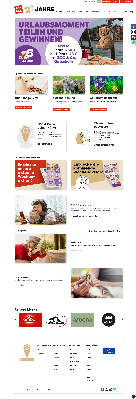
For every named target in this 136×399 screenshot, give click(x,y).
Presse (72, 369)
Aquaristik (89, 369)
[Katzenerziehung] (69, 85)
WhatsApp (56, 365)
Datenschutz (41, 390)
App (55, 350)
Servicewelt (95, 12)
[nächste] (115, 41)
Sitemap (51, 390)
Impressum (31, 390)
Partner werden (126, 1)
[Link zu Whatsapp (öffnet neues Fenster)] (133, 42)
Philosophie (73, 357)
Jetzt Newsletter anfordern (85, 216)
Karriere (72, 350)
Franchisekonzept (74, 361)
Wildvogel (89, 365)
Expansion (73, 365)
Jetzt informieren (104, 144)
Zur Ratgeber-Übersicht (103, 231)
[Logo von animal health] (56, 319)
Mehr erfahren (77, 250)
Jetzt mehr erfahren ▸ (23, 107)
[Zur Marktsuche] (27, 353)
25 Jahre (59, 12)
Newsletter (56, 357)
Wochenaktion (41, 350)
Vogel (88, 361)
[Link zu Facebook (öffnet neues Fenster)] (133, 26)
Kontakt (56, 369)
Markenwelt (41, 353)
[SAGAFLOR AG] (109, 351)
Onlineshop (128, 12)
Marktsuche (70, 12)
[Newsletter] (110, 389)
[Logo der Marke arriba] (30, 319)
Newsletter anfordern (110, 1)
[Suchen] (99, 1)
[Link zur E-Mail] (133, 37)
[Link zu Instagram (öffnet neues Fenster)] (133, 32)
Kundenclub (57, 353)
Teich (88, 377)
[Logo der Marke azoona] (82, 319)
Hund (88, 350)
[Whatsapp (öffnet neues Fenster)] (114, 389)
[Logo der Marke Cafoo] (108, 319)
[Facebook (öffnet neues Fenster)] (102, 389)
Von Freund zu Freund (92, 381)
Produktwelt (83, 12)
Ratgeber (117, 12)
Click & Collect (57, 361)
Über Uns (107, 12)
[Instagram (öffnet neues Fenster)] (106, 389)
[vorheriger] (23, 41)
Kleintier (89, 357)
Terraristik (89, 373)
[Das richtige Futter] (31, 85)
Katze (88, 353)
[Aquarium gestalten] (106, 85)
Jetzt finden (45, 144)
